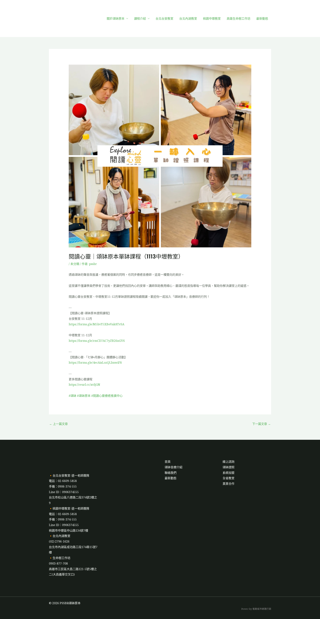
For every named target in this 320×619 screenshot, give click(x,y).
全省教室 (228, 478)
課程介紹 (140, 18)
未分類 (74, 264)
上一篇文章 (58, 424)
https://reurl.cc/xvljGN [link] (84, 385)
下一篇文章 (261, 424)
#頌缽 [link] (72, 396)
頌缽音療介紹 (173, 467)
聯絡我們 (170, 473)
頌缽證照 (228, 467)
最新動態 (262, 18)
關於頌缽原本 (115, 18)
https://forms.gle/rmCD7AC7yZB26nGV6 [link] (97, 341)
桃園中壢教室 (212, 18)
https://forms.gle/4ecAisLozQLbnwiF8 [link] (95, 363)
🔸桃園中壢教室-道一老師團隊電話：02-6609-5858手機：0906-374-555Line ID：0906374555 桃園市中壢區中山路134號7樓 (69, 519)
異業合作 (228, 484)
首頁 (168, 462)
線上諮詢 (228, 462)
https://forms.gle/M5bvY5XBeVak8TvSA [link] (96, 324)
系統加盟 (228, 473)
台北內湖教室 (188, 18)
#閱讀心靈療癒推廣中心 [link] (107, 396)
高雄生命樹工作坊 (238, 18)
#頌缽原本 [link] (84, 396)
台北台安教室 (164, 18)
